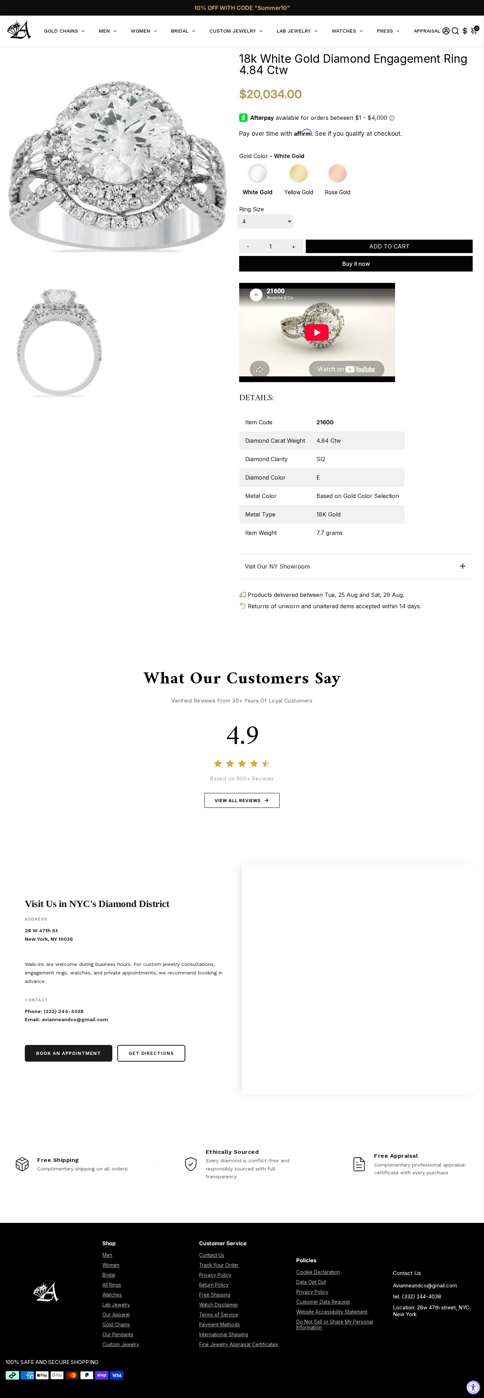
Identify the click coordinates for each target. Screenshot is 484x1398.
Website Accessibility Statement (331, 1312)
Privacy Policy (215, 1275)
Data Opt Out (311, 1282)
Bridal (108, 1275)
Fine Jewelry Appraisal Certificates (238, 1344)
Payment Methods (219, 1324)
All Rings (111, 1285)
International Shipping (223, 1334)
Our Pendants (117, 1334)
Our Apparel (116, 1315)
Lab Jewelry (116, 1305)
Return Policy (214, 1285)
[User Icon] (446, 31)
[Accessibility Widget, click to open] (473, 1387)
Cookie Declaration (318, 1272)
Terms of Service (218, 1315)
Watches (112, 1295)
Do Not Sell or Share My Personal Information (334, 1324)
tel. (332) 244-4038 (417, 1296)
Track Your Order (218, 1265)
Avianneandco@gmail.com (425, 1285)
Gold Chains (116, 1324)
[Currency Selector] (465, 31)
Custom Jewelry (120, 1344)
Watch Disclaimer (218, 1305)
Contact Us (211, 1255)
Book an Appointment (68, 1053)
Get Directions (151, 1053)
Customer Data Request (323, 1302)
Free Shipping (214, 1295)
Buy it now (356, 263)
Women (110, 1265)
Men (107, 1255)
